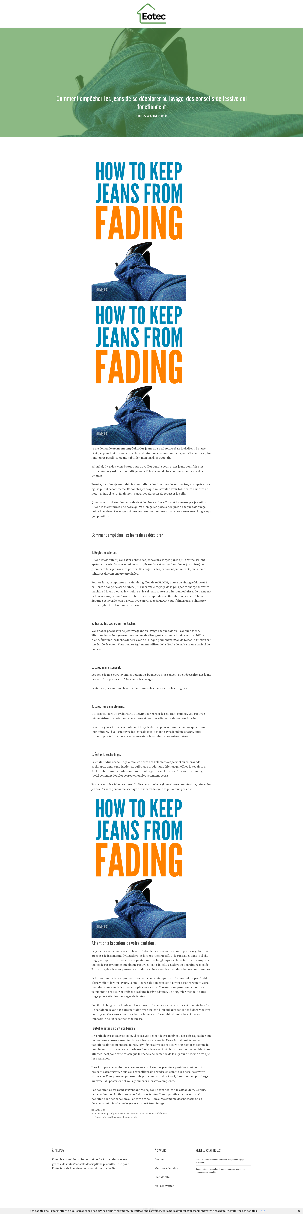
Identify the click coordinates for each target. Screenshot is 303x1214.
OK (263, 1211)
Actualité (100, 1110)
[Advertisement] (151, 51)
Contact (160, 1159)
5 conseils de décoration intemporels (116, 1117)
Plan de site (162, 1177)
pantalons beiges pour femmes (189, 969)
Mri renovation (164, 1186)
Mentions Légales (166, 1168)
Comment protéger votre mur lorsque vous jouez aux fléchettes (131, 1113)
